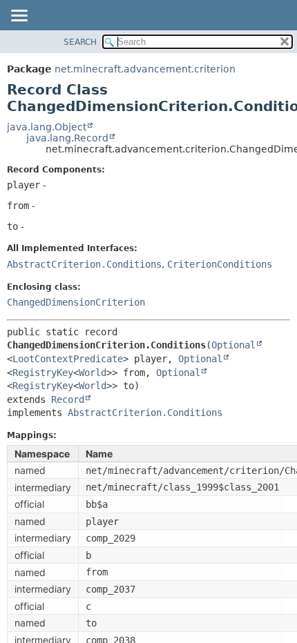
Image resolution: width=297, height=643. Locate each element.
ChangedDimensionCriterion (76, 302)
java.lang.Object (46, 126)
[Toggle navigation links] (18, 16)
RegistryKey (42, 372)
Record (67, 399)
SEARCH (80, 42)
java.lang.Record (67, 138)
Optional (233, 344)
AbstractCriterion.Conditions (84, 264)
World (92, 372)
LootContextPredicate (67, 358)
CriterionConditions (219, 264)
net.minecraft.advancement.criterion (145, 69)
